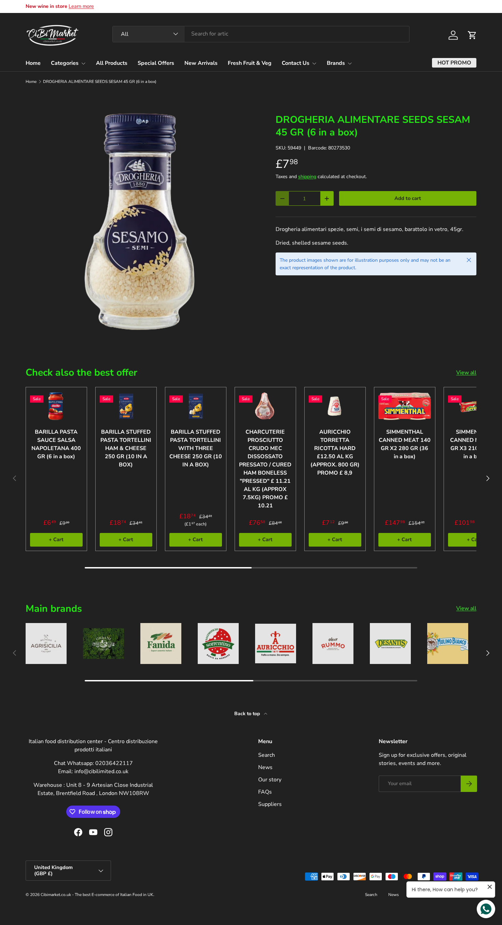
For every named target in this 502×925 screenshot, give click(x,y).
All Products (111, 63)
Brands (336, 63)
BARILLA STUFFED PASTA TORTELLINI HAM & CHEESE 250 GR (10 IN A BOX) (125, 448)
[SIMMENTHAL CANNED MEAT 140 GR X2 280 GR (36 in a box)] (404, 406)
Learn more (81, 6)
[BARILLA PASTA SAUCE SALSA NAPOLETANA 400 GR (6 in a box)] (56, 406)
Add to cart (407, 198)
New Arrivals (201, 63)
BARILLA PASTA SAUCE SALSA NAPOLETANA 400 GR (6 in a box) (56, 444)
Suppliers (270, 804)
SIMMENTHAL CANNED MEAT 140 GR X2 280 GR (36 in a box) (405, 444)
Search (266, 755)
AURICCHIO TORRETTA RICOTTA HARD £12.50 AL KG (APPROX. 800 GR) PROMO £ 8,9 (335, 452)
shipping (307, 176)
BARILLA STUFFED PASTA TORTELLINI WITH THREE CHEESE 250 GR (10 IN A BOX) (195, 448)
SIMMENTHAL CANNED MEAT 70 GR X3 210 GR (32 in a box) (474, 444)
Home (33, 63)
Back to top (247, 713)
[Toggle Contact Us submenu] (314, 63)
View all (466, 372)
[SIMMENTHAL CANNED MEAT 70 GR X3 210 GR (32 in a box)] (474, 406)
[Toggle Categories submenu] (83, 63)
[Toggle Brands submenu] (350, 63)
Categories (65, 63)
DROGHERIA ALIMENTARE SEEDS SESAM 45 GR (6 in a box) (99, 82)
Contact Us (295, 63)
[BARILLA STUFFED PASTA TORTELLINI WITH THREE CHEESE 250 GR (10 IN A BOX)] (195, 406)
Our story (269, 779)
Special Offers (156, 63)
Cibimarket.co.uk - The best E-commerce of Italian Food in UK (97, 894)
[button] (472, 35)
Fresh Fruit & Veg (249, 63)
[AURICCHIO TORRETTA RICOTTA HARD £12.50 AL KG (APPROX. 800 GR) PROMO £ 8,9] (335, 406)
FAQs (265, 792)
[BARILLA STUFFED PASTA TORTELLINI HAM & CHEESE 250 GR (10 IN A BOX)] (126, 406)
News (265, 767)
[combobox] (261, 34)
